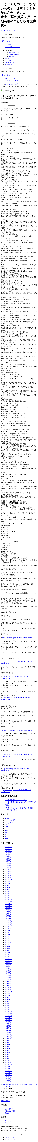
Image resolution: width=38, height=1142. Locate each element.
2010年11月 (8, 1062)
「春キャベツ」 (10, 806)
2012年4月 (8, 1028)
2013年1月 (8, 1010)
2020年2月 (8, 847)
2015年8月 (8, 948)
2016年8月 (8, 930)
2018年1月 (8, 898)
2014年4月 (8, 979)
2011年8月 (8, 1044)
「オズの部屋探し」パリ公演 (16, 800)
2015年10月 (8, 944)
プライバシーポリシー (12, 47)
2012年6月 (8, 1024)
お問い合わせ (5, 41)
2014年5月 (8, 977)
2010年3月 (8, 1079)
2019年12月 (8, 851)
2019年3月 (8, 869)
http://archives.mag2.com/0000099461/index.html (17, 638)
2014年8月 (8, 971)
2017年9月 (8, 904)
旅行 (6, 830)
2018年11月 (8, 877)
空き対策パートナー (16, 52)
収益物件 (12, 56)
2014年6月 (8, 975)
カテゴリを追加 (10, 820)
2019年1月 (8, 873)
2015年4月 (8, 955)
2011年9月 (8, 1042)
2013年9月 (8, 993)
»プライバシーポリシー (13, 81)
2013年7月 (8, 997)
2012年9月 (8, 1018)
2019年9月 (8, 857)
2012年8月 (8, 1020)
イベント (8, 818)
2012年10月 (8, 1016)
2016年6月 (8, 934)
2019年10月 (8, 855)
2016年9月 (8, 928)
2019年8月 (8, 859)
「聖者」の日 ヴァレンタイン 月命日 (19, 808)
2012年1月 (8, 1034)
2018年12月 (8, 875)
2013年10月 (8, 991)
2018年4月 (8, 891)
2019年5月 (8, 865)
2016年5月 (8, 936)
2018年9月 (8, 881)
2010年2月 (8, 1081)
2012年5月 (8, 1026)
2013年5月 (8, 1001)
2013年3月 (8, 1005)
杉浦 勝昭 (8, 84)
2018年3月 (8, 893)
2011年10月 (8, 1040)
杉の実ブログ (9, 62)
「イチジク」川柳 (11, 810)
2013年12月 (8, 987)
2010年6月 (8, 1073)
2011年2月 (8, 1056)
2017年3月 (8, 916)
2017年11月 (8, 902)
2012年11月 (8, 1014)
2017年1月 (8, 920)
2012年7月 (8, 1022)
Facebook (8, 1123)
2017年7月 (8, 908)
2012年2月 (8, 1032)
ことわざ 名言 (10, 822)
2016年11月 (8, 924)
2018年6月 (8, 887)
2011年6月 (8, 1048)
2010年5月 (8, 1075)
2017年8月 (8, 906)
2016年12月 (8, 922)
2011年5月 (8, 1050)
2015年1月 (8, 961)
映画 (6, 832)
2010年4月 (8, 1077)
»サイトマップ (10, 79)
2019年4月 (8, 867)
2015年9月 (8, 946)
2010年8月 (8, 1069)
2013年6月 (8, 999)
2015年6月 (8, 952)
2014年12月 (8, 963)
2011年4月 (8, 1052)
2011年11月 (8, 1038)
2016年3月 (8, 938)
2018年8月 (8, 883)
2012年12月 (8, 1012)
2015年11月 (8, 942)
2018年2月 (8, 895)
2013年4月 (8, 1003)
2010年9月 (8, 1067)
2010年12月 (8, 1060)
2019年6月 (8, 863)
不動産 (16, 84)
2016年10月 (8, 926)
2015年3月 (8, 957)
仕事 (6, 826)
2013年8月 (8, 995)
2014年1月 (8, 985)
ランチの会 (8, 64)
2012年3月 (8, 1030)
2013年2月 (8, 1007)
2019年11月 (8, 853)
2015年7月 (8, 950)
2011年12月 (8, 1036)
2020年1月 (8, 849)
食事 (6, 838)
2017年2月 (8, 918)
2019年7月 (8, 861)
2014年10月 (8, 967)
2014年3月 (8, 981)
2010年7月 (8, 1071)
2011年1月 (8, 1058)
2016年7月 (8, 932)
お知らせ (8, 60)
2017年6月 (8, 910)
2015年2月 (8, 959)
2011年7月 (8, 1046)
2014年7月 (8, 973)
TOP (2, 84)
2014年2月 (8, 983)
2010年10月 (8, 1064)
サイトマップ (9, 45)
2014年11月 (8, 965)
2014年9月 (8, 969)
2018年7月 (8, 885)
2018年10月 (8, 879)
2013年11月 (8, 989)
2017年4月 (8, 914)
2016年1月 (8, 940)
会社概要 (8, 58)
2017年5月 (8, 912)
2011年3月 (8, 1054)
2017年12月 (8, 900)
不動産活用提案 (14, 54)
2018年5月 (8, 889)
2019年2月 (8, 871)
